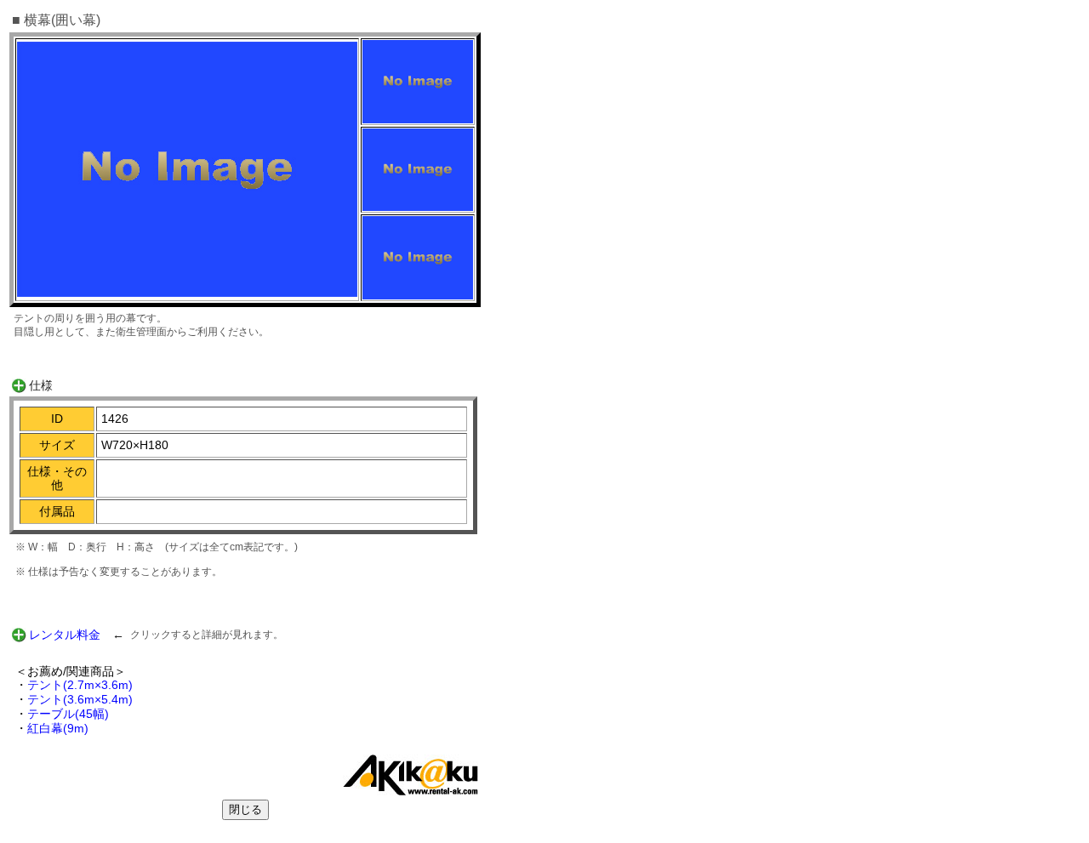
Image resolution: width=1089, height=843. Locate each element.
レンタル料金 (64, 634)
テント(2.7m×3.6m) (80, 685)
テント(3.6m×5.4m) (80, 699)
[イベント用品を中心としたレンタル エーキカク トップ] (410, 790)
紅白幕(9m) (57, 728)
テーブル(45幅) (68, 714)
